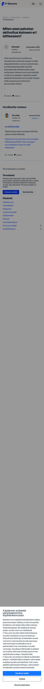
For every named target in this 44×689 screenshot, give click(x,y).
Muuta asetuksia (22, 685)
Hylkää (22, 679)
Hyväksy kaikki (22, 673)
